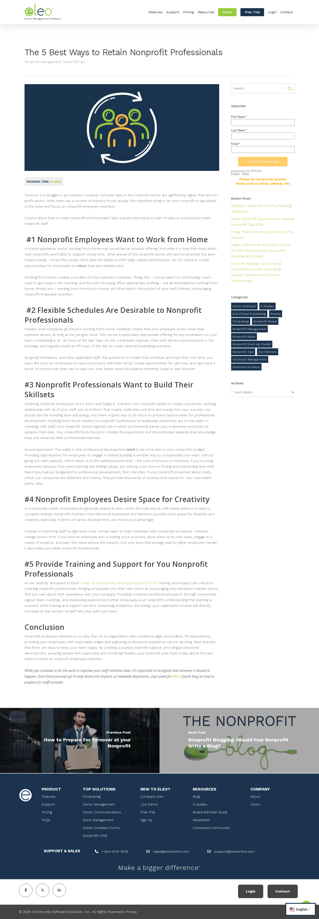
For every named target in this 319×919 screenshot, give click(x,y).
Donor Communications (102, 812)
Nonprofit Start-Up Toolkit (252, 344)
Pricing (47, 812)
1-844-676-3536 (115, 851)
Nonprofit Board (265, 321)
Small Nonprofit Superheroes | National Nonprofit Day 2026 (262, 222)
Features (49, 796)
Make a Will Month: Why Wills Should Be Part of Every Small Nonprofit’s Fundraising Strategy (260, 250)
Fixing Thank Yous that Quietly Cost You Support (262, 235)
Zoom (255, 804)
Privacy (131, 912)
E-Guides (267, 306)
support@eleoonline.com (234, 851)
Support (48, 804)
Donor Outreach (244, 306)
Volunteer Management (250, 359)
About (255, 796)
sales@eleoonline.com (171, 851)
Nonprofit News (244, 336)
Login (250, 891)
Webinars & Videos (246, 367)
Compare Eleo (152, 796)
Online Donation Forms (101, 828)
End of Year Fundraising (249, 313)
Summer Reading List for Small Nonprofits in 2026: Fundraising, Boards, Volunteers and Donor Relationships (256, 272)
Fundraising (241, 321)
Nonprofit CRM (95, 836)
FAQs (46, 820)
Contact (282, 891)
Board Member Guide (210, 812)
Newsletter (201, 820)
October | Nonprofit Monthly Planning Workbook (261, 208)
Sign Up (146, 820)
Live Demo (149, 804)
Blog (196, 796)
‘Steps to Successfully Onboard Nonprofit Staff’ (119, 583)
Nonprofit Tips (74, 61)
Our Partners (267, 352)
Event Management (98, 820)
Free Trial (147, 812)
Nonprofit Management (43, 61)
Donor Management (99, 804)
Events (276, 313)
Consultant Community (211, 828)
